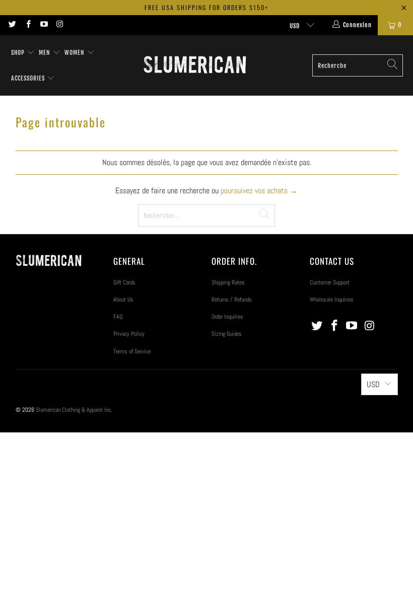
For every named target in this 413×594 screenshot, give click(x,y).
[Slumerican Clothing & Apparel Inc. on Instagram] (59, 25)
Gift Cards (124, 282)
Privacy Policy (129, 334)
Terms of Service (132, 351)
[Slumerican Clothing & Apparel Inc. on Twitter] (12, 25)
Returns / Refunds (232, 299)
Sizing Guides (227, 334)
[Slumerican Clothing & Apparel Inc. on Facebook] (27, 25)
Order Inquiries (227, 317)
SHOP (18, 52)
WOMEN (75, 52)
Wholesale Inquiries (332, 299)
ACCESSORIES (29, 78)
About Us (123, 299)
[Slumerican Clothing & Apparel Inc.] (194, 66)
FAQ (117, 317)
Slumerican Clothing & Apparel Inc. (74, 410)
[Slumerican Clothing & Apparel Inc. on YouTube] (43, 25)
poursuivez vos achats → (259, 190)
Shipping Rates (228, 282)
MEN (45, 52)
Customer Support (330, 282)
